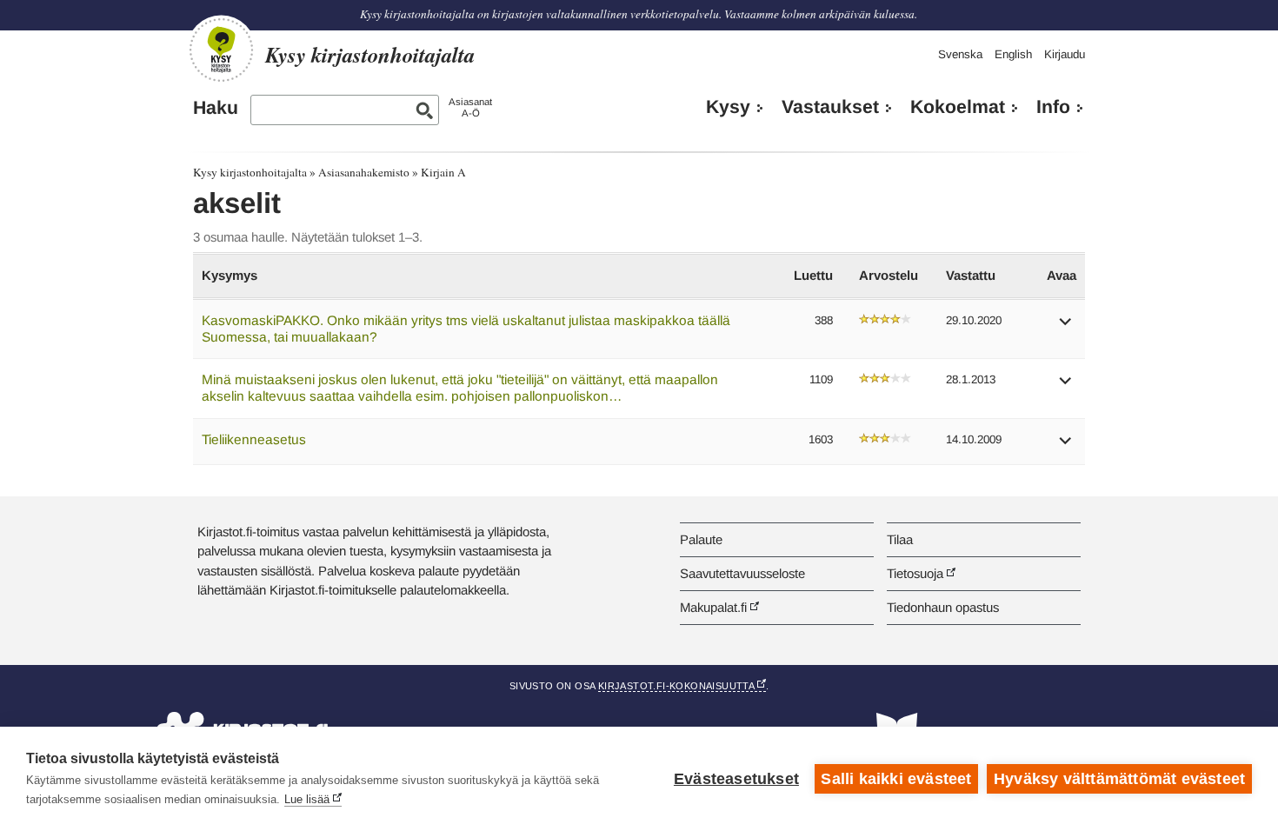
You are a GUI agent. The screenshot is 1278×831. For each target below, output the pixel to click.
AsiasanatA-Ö (470, 107)
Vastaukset (830, 106)
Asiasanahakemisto (363, 172)
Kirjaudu (1064, 54)
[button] (1065, 327)
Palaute (701, 539)
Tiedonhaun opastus (943, 607)
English (1013, 54)
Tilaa (900, 539)
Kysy (728, 106)
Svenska (960, 54)
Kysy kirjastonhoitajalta (250, 172)
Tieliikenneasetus (254, 439)
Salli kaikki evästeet (896, 779)
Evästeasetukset (736, 779)
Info (1053, 106)
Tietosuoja (915, 573)
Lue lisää (306, 799)
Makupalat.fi (713, 607)
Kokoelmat (957, 106)
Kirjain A (443, 172)
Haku (215, 107)
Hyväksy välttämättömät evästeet (1119, 779)
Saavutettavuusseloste (742, 573)
